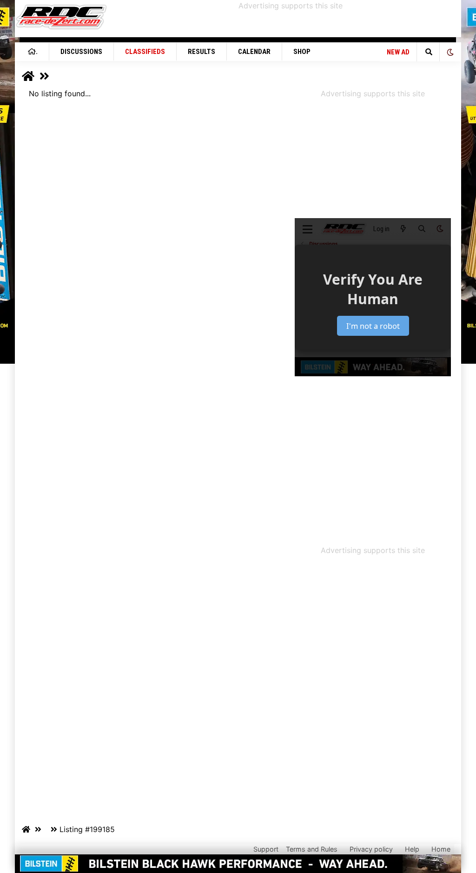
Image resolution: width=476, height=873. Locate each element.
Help (412, 849)
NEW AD (398, 52)
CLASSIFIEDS (145, 51)
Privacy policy (371, 849)
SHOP (302, 51)
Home (440, 849)
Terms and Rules (311, 849)
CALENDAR (254, 51)
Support (265, 849)
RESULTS (201, 51)
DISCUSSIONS (81, 51)
